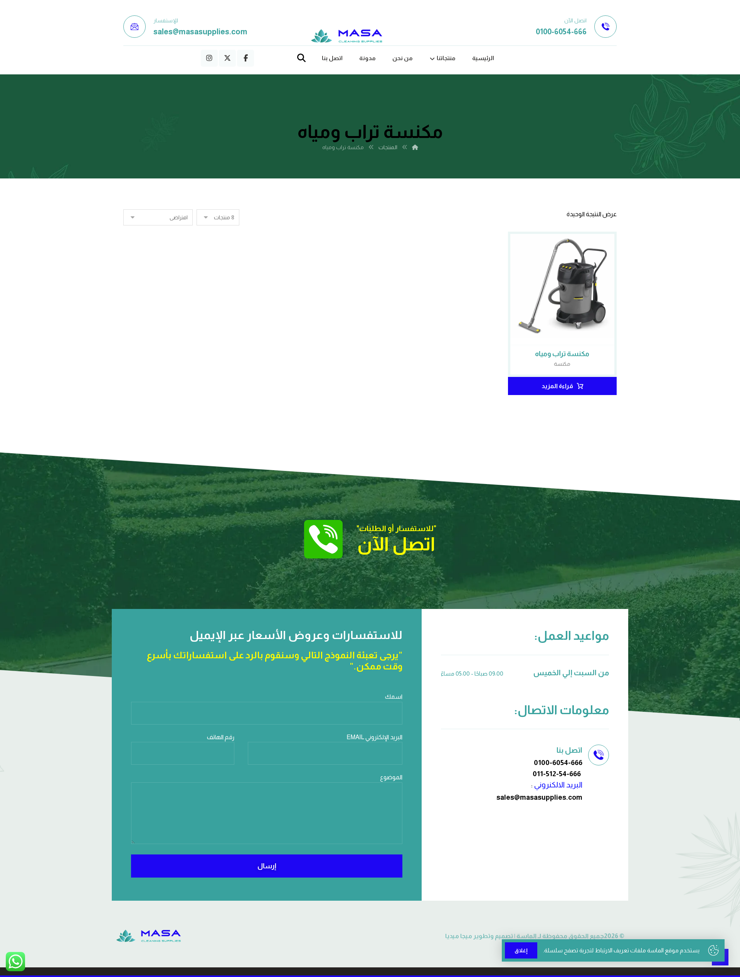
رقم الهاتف (220, 737)
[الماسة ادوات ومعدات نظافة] (346, 36)
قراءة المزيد (557, 386)
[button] (245, 58)
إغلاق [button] (521, 950)
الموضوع (391, 777)
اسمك (393, 696)
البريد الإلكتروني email (374, 737)
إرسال (266, 866)
